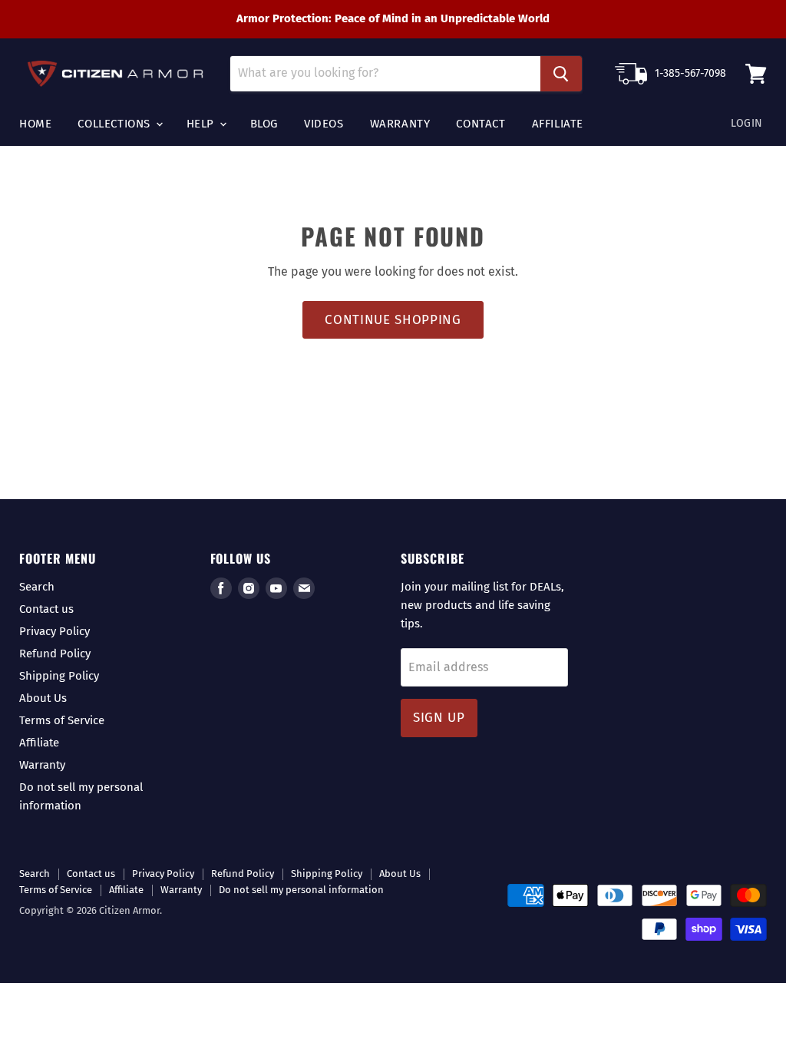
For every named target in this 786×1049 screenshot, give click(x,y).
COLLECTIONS (116, 124)
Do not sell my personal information (301, 889)
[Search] (561, 73)
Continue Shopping (393, 320)
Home (35, 124)
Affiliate (557, 124)
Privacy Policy (54, 631)
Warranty (400, 124)
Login (747, 123)
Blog (264, 124)
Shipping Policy (59, 676)
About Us (43, 698)
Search (36, 587)
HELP (202, 124)
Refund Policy (55, 653)
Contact (480, 124)
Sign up (439, 718)
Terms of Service (61, 720)
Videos (324, 124)
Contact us (46, 609)
